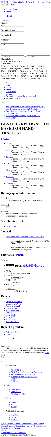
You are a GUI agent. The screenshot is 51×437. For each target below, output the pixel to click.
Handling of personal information (24, 377)
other (8, 334)
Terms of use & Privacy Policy (23, 374)
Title (2, 25)
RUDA (44, 69)
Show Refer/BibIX (13, 310)
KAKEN (34, 74)
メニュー (5, 5)
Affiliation (5, 40)
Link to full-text (7, 59)
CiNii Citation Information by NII (14, 2)
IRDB (14, 66)
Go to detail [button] (32, 2)
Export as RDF (12, 308)
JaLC (6, 66)
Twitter (13, 407)
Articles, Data (11, 9)
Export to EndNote (13, 304)
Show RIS (10, 313)
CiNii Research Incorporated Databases (26, 372)
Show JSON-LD (12, 322)
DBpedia (23, 74)
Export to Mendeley (14, 306)
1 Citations (5, 139)
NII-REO (14, 419)
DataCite (33, 66)
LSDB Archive (27, 76)
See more (4, 260)
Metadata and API (18, 394)
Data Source (6, 64)
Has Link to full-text (11, 61)
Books (8, 11)
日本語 (9, 16)
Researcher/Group (8, 30)
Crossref (23, 66)
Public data (35, 79)
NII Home (15, 381)
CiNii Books (39, 71)
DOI (3, 49)
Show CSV (10, 319)
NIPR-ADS (41, 76)
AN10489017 (16, 282)
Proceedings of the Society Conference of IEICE (25, 237)
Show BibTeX (11, 315)
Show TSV (10, 317)
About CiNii (16, 370)
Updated (14, 402)
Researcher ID (6, 35)
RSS (12, 404)
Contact (14, 379)
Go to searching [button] (44, 2)
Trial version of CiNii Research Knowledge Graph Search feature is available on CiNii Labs (25, 108)
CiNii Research (17, 389)
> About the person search (26, 96)
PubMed (14, 76)
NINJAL (13, 71)
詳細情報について (36, 265)
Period (3, 54)
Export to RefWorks (14, 302)
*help (20, 254)
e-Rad (43, 74)
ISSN (3, 45)
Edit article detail (12, 332)
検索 (12, 5)
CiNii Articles (25, 71)
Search (4, 23)
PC (2, 361)
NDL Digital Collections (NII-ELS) (23, 69)
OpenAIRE (23, 79)
